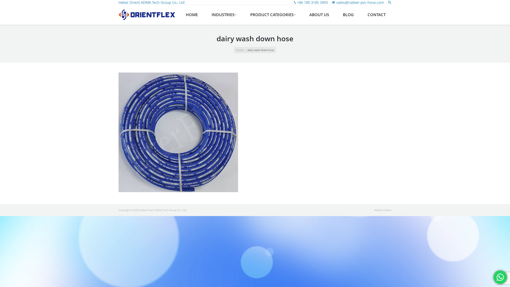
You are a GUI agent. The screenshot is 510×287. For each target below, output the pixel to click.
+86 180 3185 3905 (312, 2)
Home (239, 50)
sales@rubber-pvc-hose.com (360, 2)
